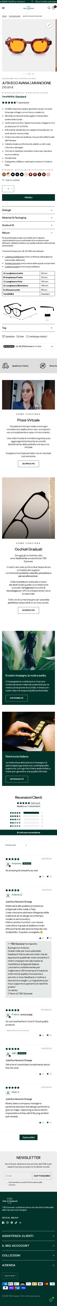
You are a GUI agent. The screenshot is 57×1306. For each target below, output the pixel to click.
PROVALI (28, 197)
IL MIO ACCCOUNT (15, 1245)
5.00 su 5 (35, 803)
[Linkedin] (20, 1223)
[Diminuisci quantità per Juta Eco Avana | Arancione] (4, 189)
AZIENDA (8, 1265)
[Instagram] (7, 1223)
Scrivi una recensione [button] (28, 832)
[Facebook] (3, 1223)
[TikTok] (16, 1222)
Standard (20, 96)
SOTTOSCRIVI (42, 1175)
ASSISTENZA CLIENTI (17, 1236)
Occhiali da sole (14, 16)
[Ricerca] (49, 8)
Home (4, 16)
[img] (12, 859)
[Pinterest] (12, 1222)
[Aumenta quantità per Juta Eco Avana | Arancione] (12, 189)
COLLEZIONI (11, 1255)
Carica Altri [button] (29, 1137)
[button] (9, 102)
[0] (53, 8)
